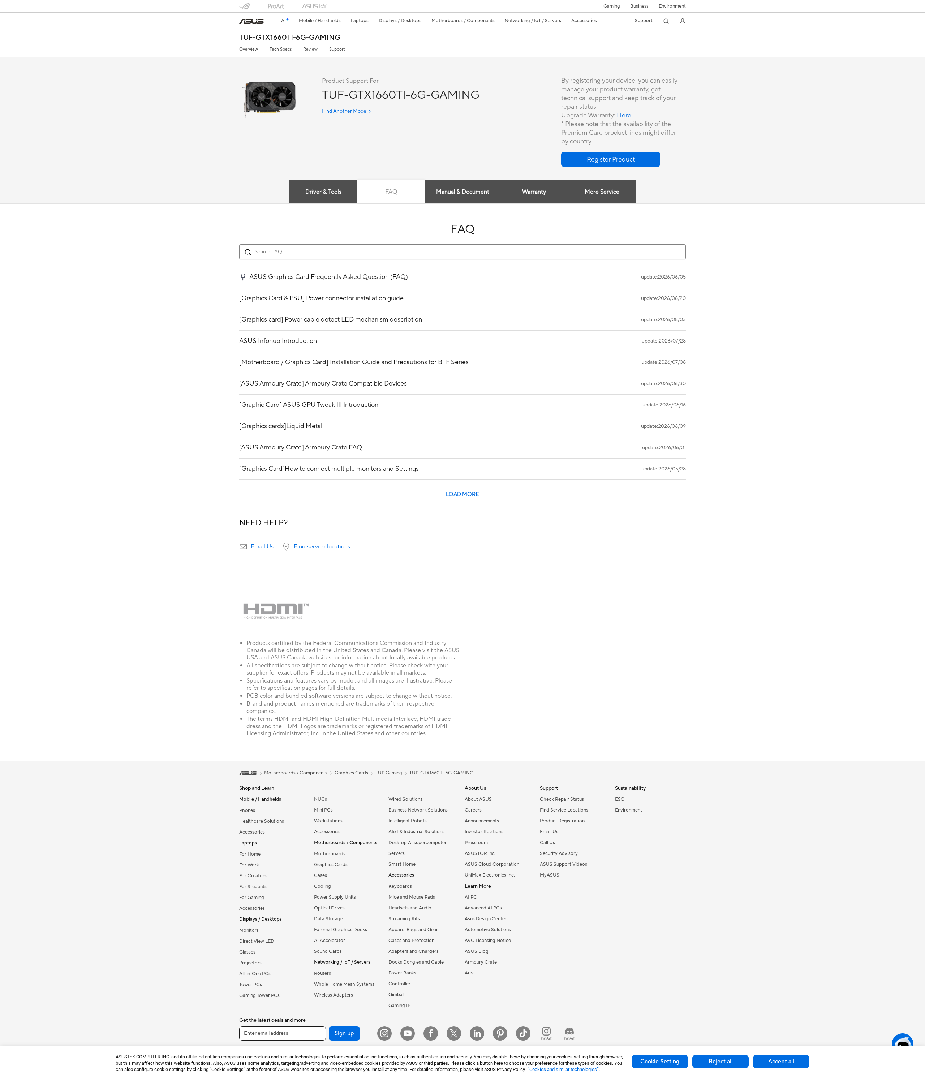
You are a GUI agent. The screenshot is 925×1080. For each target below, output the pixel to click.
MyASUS (549, 875)
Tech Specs (281, 49)
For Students (253, 887)
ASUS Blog (477, 951)
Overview (248, 49)
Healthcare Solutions (261, 821)
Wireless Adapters (333, 995)
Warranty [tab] (534, 191)
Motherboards (329, 854)
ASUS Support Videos (563, 864)
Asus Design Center (486, 919)
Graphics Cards (331, 865)
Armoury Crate (481, 962)
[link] (251, 21)
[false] (610, 159)
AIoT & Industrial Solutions (416, 832)
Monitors (249, 930)
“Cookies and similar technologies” (563, 1069)
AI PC (471, 897)
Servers (396, 853)
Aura (470, 973)
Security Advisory (559, 853)
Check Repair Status (562, 799)
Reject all (721, 1061)
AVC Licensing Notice (488, 940)
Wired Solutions (405, 799)
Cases (320, 875)
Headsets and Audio (409, 908)
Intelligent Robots (407, 821)
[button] (611, 6)
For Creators (253, 876)
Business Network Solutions (418, 810)
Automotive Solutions (488, 930)
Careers (473, 810)
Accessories (252, 832)
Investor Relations (484, 832)
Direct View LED (256, 941)
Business (639, 6)
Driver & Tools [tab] (323, 191)
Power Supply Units (335, 897)
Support (337, 49)
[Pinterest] (500, 1033)
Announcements (482, 821)
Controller (399, 984)
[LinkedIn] (477, 1033)
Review (310, 49)
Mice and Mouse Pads (411, 897)
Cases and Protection (411, 940)
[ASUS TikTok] (523, 1033)
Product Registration (562, 821)
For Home (250, 854)
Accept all (781, 1061)
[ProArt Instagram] (546, 1033)
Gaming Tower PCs (259, 995)
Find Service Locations (564, 810)
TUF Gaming (388, 773)
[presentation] (243, 547)
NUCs (320, 799)
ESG (619, 799)
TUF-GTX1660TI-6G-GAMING (289, 37)
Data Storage (328, 919)
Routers (322, 973)
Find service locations (322, 546)
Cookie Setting (659, 1061)
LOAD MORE (462, 494)
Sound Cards (328, 951)
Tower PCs (250, 985)
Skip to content (243, 22)
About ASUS (478, 799)
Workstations (328, 821)
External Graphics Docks (340, 930)
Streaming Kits (404, 919)
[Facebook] (430, 1033)
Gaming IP (399, 1005)
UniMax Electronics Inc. (490, 875)
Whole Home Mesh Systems (344, 984)
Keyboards (400, 886)
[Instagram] (384, 1033)
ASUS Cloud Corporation (492, 864)
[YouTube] (407, 1033)
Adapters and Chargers (413, 951)
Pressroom (476, 843)
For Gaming (251, 897)
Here (624, 115)
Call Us (547, 843)
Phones (247, 810)
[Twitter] (454, 1033)
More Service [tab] (602, 191)
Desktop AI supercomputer (417, 843)
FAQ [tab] (391, 191)
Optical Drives (329, 908)
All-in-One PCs (255, 974)
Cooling (322, 886)
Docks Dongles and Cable (416, 962)
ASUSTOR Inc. (480, 853)
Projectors (250, 963)
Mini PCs (323, 810)
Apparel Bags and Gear (413, 930)
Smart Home (402, 864)
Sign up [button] (344, 1033)
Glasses (247, 952)
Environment (672, 6)
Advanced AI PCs (483, 908)
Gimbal (396, 995)
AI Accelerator (329, 940)
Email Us (262, 546)
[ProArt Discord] (569, 1033)
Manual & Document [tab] (462, 191)
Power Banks (402, 973)
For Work (249, 865)
